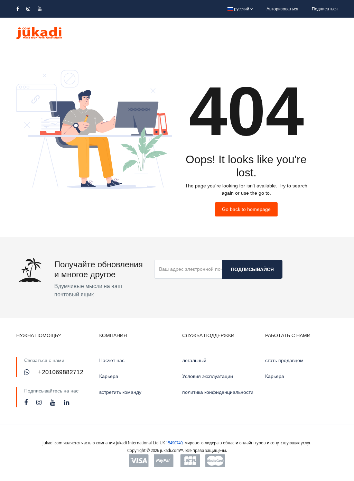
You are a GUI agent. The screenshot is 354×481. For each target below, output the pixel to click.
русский (241, 9)
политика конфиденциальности (217, 392)
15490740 (174, 442)
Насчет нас (111, 360)
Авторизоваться (282, 9)
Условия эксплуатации (207, 376)
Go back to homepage (246, 209)
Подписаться (325, 9)
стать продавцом (284, 360)
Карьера (108, 376)
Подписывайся (252, 269)
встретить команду (120, 392)
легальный (194, 360)
